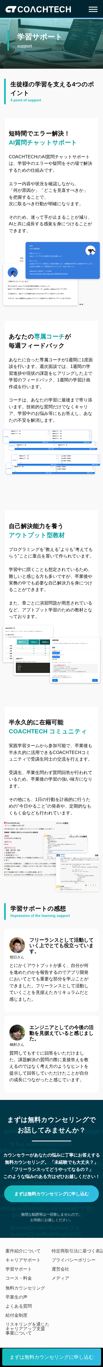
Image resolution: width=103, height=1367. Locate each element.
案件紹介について (23, 1251)
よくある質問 (18, 1306)
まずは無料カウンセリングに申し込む (52, 1357)
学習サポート (18, 1269)
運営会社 (60, 1269)
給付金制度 (16, 1315)
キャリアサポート (23, 1260)
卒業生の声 (16, 1297)
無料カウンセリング (25, 1288)
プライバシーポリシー (74, 1260)
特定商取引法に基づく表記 (75, 1251)
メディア (60, 1278)
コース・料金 (18, 1278)
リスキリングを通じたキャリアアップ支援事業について (27, 1328)
